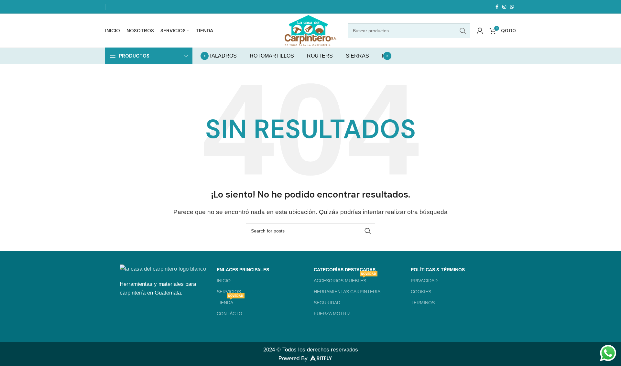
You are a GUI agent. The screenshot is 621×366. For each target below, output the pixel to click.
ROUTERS (320, 56)
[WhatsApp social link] (512, 7)
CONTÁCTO (229, 313)
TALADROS (223, 56)
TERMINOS (423, 302)
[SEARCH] (462, 30)
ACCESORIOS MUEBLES (345, 279)
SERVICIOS (229, 291)
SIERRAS (357, 56)
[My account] (480, 30)
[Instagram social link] (504, 7)
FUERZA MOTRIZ (332, 313)
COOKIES (421, 291)
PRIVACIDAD (424, 280)
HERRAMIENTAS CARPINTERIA (347, 291)
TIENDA (230, 301)
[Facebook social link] (497, 7)
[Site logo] (310, 30)
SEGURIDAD (327, 302)
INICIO (224, 280)
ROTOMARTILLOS (272, 56)
